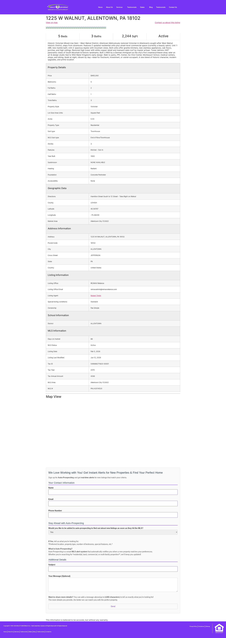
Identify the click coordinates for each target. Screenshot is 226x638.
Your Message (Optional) (59, 576)
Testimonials (132, 7)
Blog (151, 7)
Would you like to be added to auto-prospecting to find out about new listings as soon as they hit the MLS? (95, 528)
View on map (52, 22)
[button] (120, 7)
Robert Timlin (96, 296)
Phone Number (55, 511)
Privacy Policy (193, 626)
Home (100, 7)
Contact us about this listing (167, 22)
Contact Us (173, 7)
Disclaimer (201, 626)
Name (51, 488)
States (142, 7)
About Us (109, 7)
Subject (51, 565)
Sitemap (208, 626)
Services (119, 7)
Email (50, 499)
